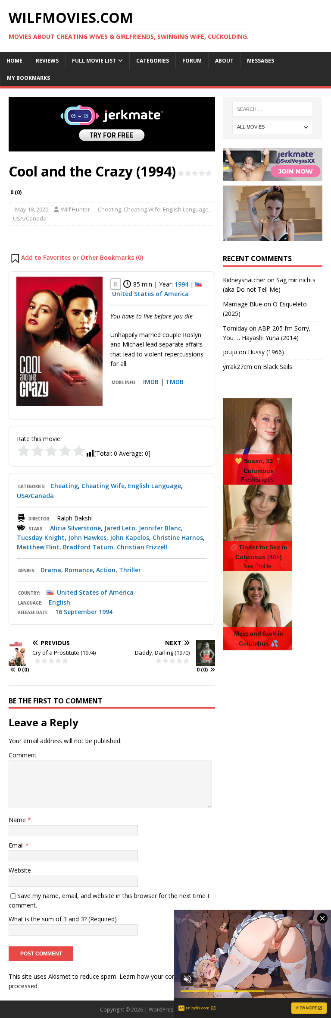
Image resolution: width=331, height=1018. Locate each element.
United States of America (150, 294)
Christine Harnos (178, 537)
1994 (181, 284)
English (59, 602)
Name (18, 820)
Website (20, 870)
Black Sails (277, 366)
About (224, 60)
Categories (152, 60)
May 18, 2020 (31, 209)
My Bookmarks (28, 78)
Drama (51, 570)
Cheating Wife (142, 209)
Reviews (47, 60)
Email (17, 845)
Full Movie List (94, 60)
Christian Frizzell (142, 547)
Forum (192, 60)
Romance (79, 570)
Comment (23, 755)
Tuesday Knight (41, 537)
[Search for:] (272, 109)
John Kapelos (129, 537)
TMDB (175, 382)
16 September (76, 612)
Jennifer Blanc (160, 528)
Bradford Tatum (88, 547)
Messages (260, 60)
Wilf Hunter (75, 209)
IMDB (151, 382)
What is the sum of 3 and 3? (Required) (63, 919)
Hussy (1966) (266, 352)
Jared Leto (119, 528)
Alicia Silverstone (75, 528)
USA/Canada (30, 218)
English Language (186, 209)
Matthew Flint (38, 547)
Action (106, 570)
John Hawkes (87, 537)
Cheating (109, 209)
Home (14, 60)
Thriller (130, 570)
